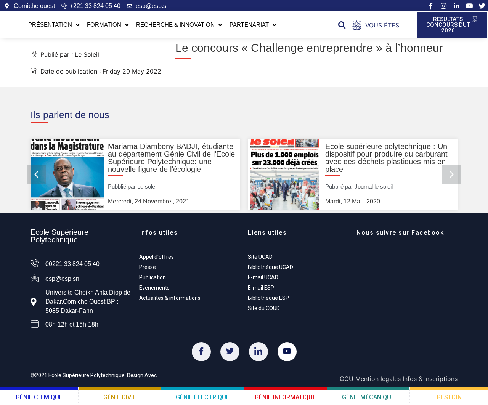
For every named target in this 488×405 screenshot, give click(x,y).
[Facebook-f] (430, 6)
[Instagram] (443, 6)
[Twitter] (229, 351)
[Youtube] (469, 6)
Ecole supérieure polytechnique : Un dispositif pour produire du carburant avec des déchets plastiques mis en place (386, 157)
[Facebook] (201, 351)
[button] (342, 25)
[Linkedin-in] (456, 6)
